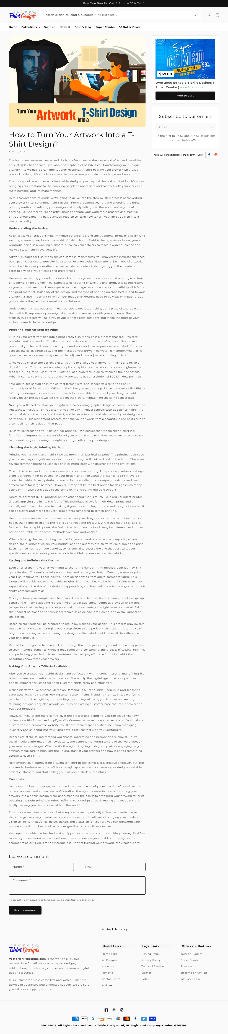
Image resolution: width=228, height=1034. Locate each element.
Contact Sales (111, 979)
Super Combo (190, 960)
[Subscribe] (212, 127)
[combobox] (120, 15)
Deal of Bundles (191, 953)
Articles (107, 985)
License (146, 972)
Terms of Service (152, 966)
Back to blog (116, 929)
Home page (109, 953)
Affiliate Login (190, 979)
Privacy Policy (150, 960)
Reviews (107, 972)
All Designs (109, 960)
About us (108, 966)
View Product (190, 87)
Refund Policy (150, 953)
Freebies (186, 966)
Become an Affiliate (194, 972)
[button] (30, 27)
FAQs (145, 979)
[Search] (196, 15)
